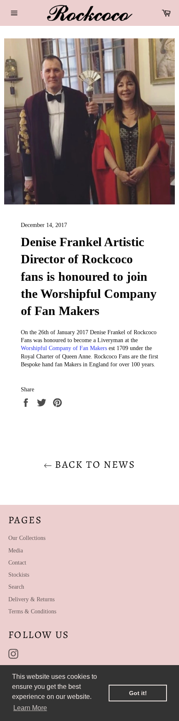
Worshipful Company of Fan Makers (64, 348)
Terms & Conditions (32, 611)
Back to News (93, 464)
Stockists (18, 575)
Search (16, 587)
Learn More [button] (30, 707)
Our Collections (26, 538)
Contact (17, 563)
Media (15, 550)
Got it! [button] (138, 693)
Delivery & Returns (31, 599)
